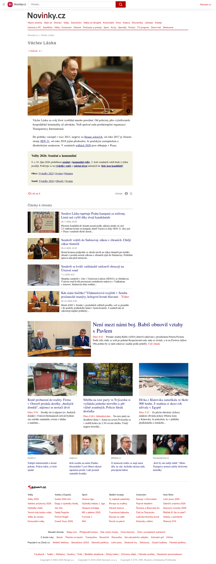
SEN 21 (44, 141)
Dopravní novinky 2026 (174, 508)
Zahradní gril (157, 537)
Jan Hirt (58, 508)
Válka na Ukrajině (92, 22)
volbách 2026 (83, 145)
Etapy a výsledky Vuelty (66, 503)
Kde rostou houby (109, 532)
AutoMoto (47, 27)
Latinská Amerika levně (147, 517)
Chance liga (88, 499)
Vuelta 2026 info (63, 499)
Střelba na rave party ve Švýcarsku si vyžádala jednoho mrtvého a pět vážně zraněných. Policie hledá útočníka (106, 405)
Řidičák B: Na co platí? (174, 512)
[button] (80, 85)
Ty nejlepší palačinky (119, 499)
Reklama (60, 554)
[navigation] (3, 4)
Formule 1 (87, 517)
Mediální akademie (94, 554)
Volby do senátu (36, 517)
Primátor (68, 173)
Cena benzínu (128, 532)
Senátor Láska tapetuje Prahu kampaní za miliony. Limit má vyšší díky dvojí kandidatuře (93, 215)
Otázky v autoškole (172, 517)
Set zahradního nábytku (136, 537)
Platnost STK (169, 521)
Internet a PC (34, 27)
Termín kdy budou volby (40, 512)
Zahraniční (76, 22)
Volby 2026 (33, 499)
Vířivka (169, 537)
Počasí (131, 27)
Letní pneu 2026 (171, 499)
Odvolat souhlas (147, 554)
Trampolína (91, 537)
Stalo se (48, 22)
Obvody (60, 181)
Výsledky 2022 (46, 173)
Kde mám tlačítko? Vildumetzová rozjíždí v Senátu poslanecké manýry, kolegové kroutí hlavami (94, 295)
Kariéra (71, 554)
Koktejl (158, 22)
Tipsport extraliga (90, 508)
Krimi (118, 22)
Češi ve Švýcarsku (145, 512)
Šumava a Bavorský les (148, 508)
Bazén (60, 537)
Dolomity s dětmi (144, 521)
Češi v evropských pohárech (151, 532)
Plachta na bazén (74, 537)
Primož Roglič (61, 517)
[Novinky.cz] (47, 16)
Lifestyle (149, 22)
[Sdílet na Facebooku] (126, 193)
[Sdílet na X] (131, 193)
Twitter (50, 554)
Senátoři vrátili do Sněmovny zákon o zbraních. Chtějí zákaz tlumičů (96, 242)
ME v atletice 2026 (91, 512)
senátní (66, 162)
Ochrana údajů (128, 554)
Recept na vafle (117, 517)
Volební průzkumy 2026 (39, 503)
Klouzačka (117, 537)
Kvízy (113, 27)
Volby (66, 22)
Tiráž (79, 554)
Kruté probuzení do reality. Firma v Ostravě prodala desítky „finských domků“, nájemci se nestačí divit (50, 403)
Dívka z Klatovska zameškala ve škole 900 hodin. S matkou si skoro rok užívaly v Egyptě (163, 403)
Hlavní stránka (35, 22)
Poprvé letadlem (144, 503)
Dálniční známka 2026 (174, 503)
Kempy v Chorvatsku (146, 499)
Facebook (39, 554)
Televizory (144, 542)
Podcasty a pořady (92, 27)
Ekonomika (137, 22)
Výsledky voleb (35, 508)
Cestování (67, 27)
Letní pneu (116, 542)
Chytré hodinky (159, 542)
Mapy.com (72, 532)
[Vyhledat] (121, 4)
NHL (84, 521)
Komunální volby (36, 521)
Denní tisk (156, 27)
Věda (57, 27)
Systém (59, 173)
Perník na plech (117, 521)
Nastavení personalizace (169, 554)
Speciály (122, 27)
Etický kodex (112, 554)
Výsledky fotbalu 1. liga (93, 503)
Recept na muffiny (118, 503)
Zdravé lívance (116, 508)
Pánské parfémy (178, 542)
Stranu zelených (93, 137)
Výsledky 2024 (46, 181)
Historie (77, 27)
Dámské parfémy (100, 542)
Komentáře (108, 22)
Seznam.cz (205, 4)
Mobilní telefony (61, 542)
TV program (143, 27)
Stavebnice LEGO (80, 542)
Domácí (58, 22)
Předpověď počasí (89, 532)
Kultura (126, 22)
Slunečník (104, 537)
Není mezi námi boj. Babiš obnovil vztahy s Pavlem (138, 327)
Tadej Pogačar (62, 512)
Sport (106, 27)
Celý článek (154, 343)
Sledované (168, 27)
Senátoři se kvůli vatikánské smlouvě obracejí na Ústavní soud (92, 268)
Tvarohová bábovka (119, 512)
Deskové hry (130, 542)
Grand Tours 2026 (64, 521)
